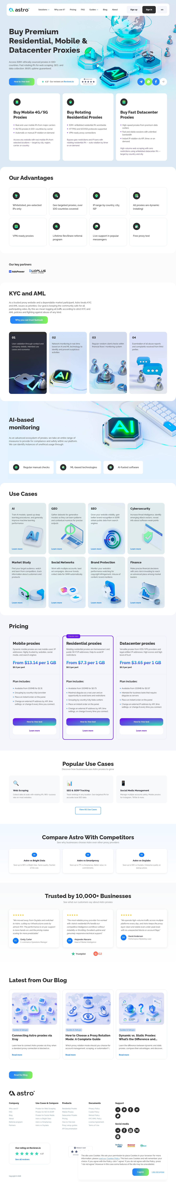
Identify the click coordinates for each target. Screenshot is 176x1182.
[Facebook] (130, 1109)
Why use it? (59, 10)
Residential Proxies (69, 1109)
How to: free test (68, 1122)
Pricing (73, 10)
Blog (105, 10)
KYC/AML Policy (95, 1119)
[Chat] (117, 1116)
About (115, 10)
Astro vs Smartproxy (43, 1122)
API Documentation (69, 1129)
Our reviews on (59, 82)
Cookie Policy (94, 1112)
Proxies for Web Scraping (46, 1109)
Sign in (149, 10)
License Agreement (96, 1122)
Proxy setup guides (69, 1125)
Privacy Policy (94, 1109)
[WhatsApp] (124, 1109)
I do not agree (158, 1172)
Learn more (34, 731)
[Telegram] (117, 1109)
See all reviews (22, 1159)
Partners (12, 1125)
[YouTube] (130, 1130)
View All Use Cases (88, 809)
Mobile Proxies (68, 1112)
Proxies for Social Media (45, 1115)
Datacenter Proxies (69, 1115)
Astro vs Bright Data (43, 1119)
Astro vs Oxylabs (42, 1125)
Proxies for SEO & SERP (45, 1112)
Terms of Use (94, 1125)
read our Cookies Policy (109, 1158)
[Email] (136, 1109)
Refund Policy (94, 1115)
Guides (92, 10)
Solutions (42, 10)
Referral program (16, 1122)
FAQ (83, 10)
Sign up (133, 10)
